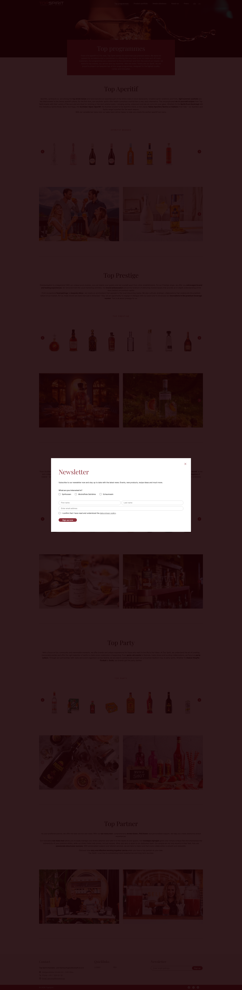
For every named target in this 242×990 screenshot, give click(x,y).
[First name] (90, 503)
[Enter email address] (121, 508)
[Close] (185, 464)
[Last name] (152, 503)
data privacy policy (108, 513)
